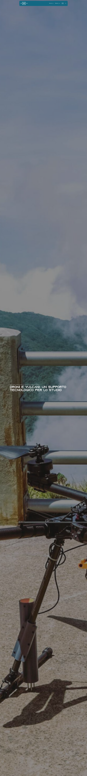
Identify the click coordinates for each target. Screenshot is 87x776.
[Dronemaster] (24, 3)
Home (11, 384)
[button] (65, 3)
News (14, 384)
